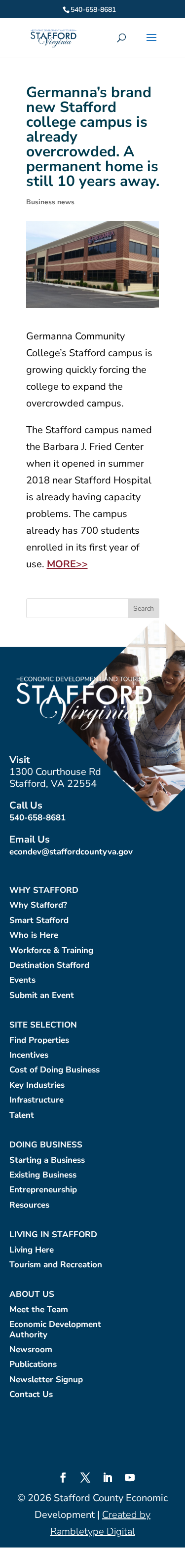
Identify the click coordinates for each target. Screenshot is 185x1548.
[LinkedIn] (107, 1479)
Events (22, 980)
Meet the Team (38, 1310)
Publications (33, 1365)
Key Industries (37, 1085)
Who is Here (33, 935)
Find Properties (39, 1040)
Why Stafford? (38, 905)
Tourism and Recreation (55, 1265)
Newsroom (30, 1350)
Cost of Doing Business (54, 1070)
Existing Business (42, 1175)
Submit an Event (41, 996)
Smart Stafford (39, 921)
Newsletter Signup (46, 1380)
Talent (21, 1115)
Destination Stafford (49, 965)
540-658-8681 (37, 817)
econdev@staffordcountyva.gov (71, 851)
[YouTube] (130, 1479)
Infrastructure (36, 1100)
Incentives (28, 1055)
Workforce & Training (51, 951)
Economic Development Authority (55, 1330)
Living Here (31, 1250)
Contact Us (31, 1395)
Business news (50, 202)
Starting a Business (47, 1160)
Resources (29, 1205)
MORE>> (67, 564)
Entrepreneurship (43, 1190)
